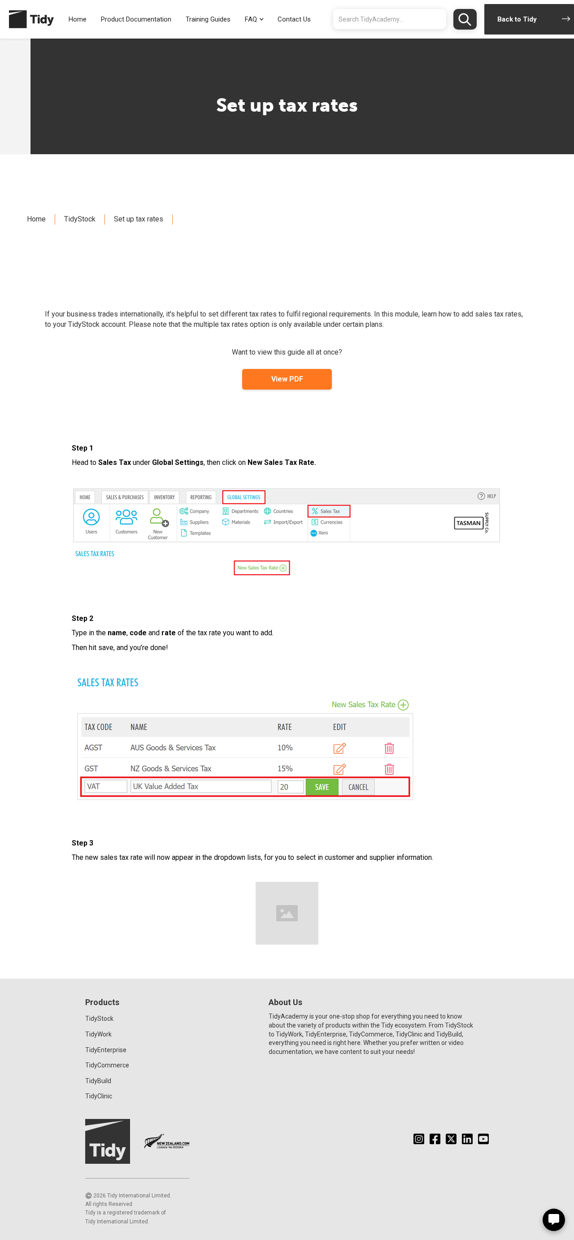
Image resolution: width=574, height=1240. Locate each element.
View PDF (287, 379)
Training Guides (208, 19)
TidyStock (80, 219)
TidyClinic (98, 1096)
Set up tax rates (138, 219)
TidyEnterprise (105, 1050)
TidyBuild (98, 1080)
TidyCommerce (107, 1065)
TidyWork (98, 1034)
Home (78, 19)
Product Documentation (136, 19)
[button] (254, 19)
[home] (27, 19)
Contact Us (294, 19)
